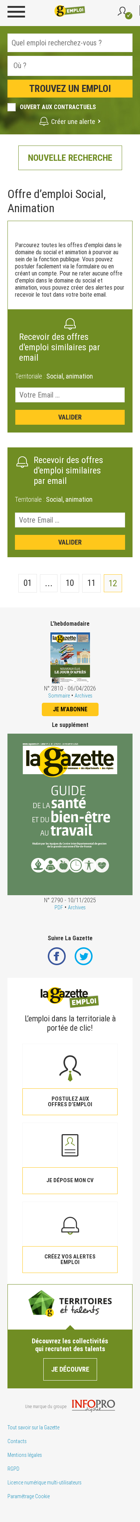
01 (28, 583)
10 (70, 583)
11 (91, 583)
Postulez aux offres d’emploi (70, 1101)
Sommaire (59, 696)
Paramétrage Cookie (28, 1496)
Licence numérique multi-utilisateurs (44, 1483)
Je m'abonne (70, 709)
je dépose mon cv (70, 1180)
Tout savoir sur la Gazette (33, 1427)
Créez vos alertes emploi (70, 1259)
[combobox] (70, 66)
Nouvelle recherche (70, 158)
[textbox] (55, 65)
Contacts (17, 1441)
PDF (59, 907)
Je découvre (70, 1369)
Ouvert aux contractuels (58, 107)
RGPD (13, 1469)
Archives (83, 696)
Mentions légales (24, 1455)
